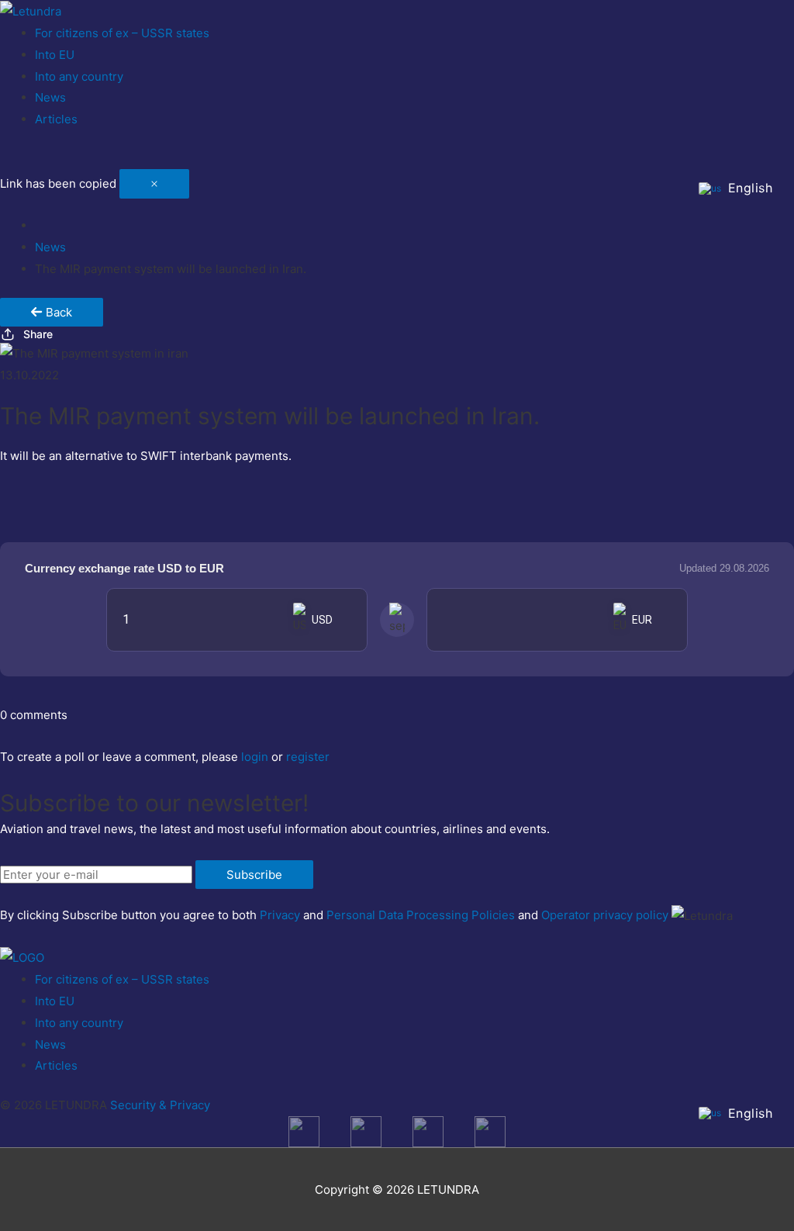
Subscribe (254, 874)
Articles (56, 119)
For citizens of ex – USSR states (122, 33)
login (254, 756)
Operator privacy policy (604, 915)
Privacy (280, 915)
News (50, 97)
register (308, 756)
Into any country (79, 76)
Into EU (54, 54)
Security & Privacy (160, 1105)
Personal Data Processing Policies (420, 915)
